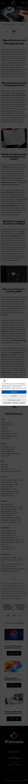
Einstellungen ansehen (14, 400)
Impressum (22, 402)
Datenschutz (15, 402)
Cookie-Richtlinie (7, 402)
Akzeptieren (14, 392)
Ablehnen (14, 396)
